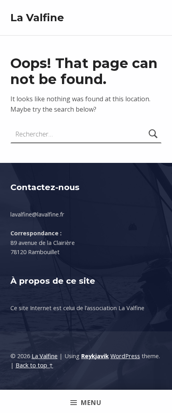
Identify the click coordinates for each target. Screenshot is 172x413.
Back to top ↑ (34, 365)
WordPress (125, 356)
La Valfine (37, 17)
